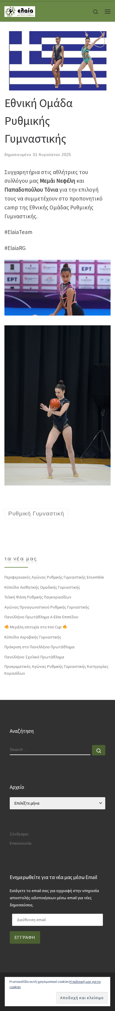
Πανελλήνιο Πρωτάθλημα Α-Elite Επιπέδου (41, 617)
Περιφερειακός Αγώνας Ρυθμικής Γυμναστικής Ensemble (54, 577)
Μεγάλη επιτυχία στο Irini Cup (36, 627)
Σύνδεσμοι (19, 834)
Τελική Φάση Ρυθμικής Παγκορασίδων (37, 597)
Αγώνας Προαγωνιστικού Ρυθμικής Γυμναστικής (46, 607)
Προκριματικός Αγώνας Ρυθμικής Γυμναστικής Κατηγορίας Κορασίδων (56, 670)
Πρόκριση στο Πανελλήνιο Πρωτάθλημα (39, 646)
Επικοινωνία (21, 843)
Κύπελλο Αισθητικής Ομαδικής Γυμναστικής (42, 587)
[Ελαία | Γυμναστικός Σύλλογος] (19, 10)
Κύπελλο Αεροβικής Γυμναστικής (32, 637)
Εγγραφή (24, 937)
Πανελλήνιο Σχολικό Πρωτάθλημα (34, 657)
